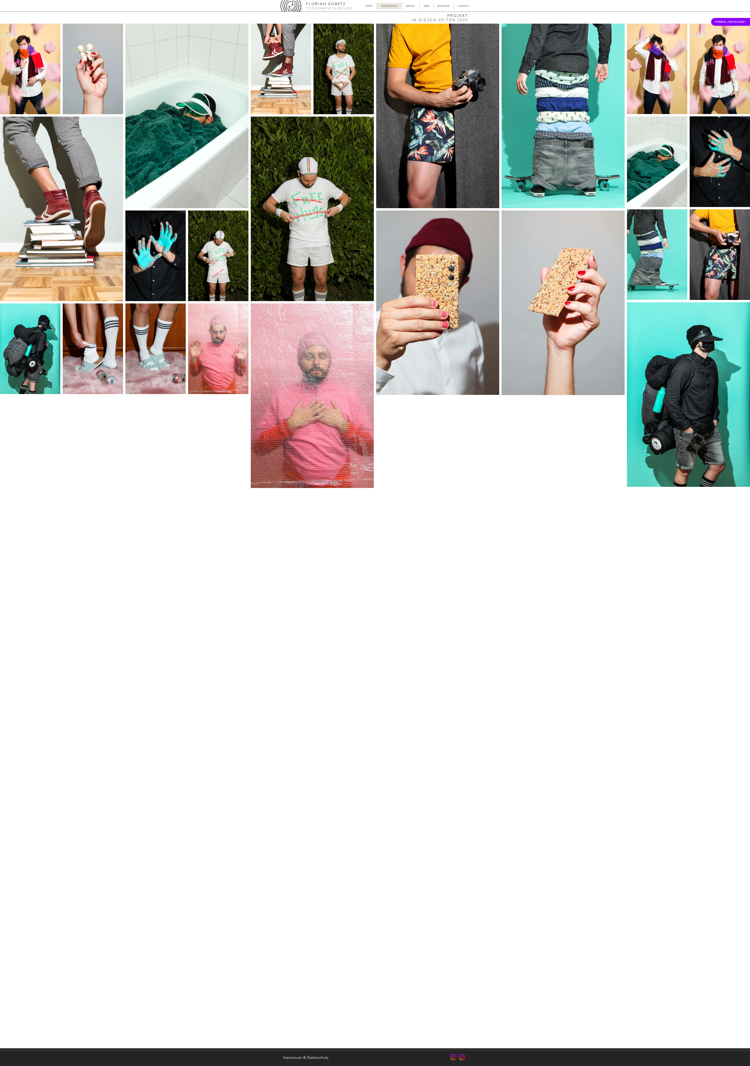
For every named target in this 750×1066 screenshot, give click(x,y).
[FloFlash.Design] (462, 1057)
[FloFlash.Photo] (453, 1057)
